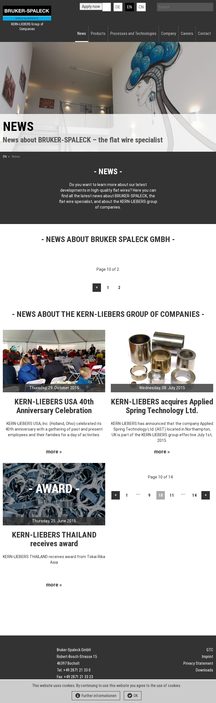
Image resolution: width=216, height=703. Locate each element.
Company (168, 33)
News (81, 33)
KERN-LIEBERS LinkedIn (106, 7)
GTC (209, 650)
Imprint (207, 656)
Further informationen (99, 695)
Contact (204, 33)
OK (136, 695)
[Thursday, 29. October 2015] (54, 361)
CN (141, 7)
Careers (187, 33)
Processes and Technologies (133, 33)
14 (194, 495)
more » (54, 452)
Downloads (204, 670)
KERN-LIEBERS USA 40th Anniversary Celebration (54, 406)
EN (5, 156)
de (118, 7)
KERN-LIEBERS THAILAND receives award (54, 539)
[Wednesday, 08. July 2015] (162, 361)
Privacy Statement (198, 663)
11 (172, 495)
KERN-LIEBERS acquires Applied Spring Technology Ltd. (162, 406)
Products (98, 33)
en (129, 7)
